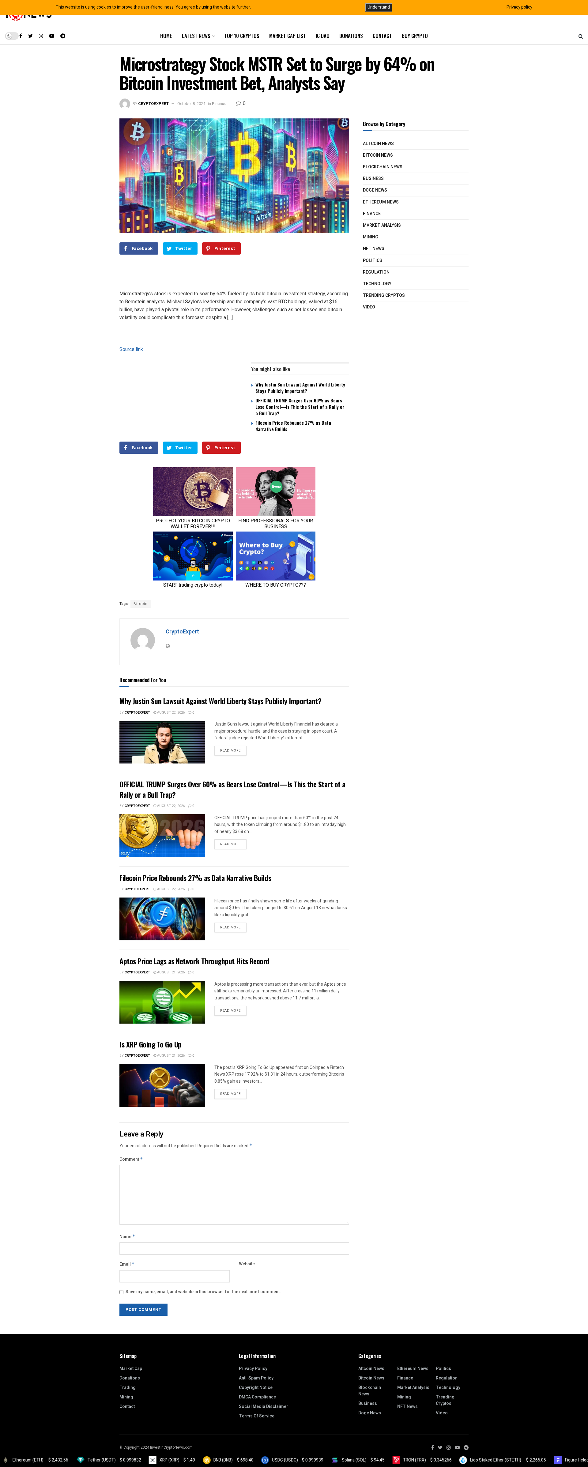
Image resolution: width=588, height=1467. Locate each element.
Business (373, 178)
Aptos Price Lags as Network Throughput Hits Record (194, 960)
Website (247, 1264)
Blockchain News (382, 167)
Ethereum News (381, 202)
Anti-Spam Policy (256, 1378)
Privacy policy (519, 7)
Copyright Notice (256, 1387)
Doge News (375, 190)
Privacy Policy (253, 1368)
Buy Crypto (415, 35)
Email (127, 1264)
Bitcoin (141, 604)
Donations (351, 35)
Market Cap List (287, 35)
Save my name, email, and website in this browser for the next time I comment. (203, 1292)
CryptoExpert (153, 103)
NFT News (373, 248)
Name (127, 1237)
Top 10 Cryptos (241, 35)
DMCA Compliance (257, 1397)
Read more (230, 750)
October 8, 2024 (191, 103)
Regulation (376, 272)
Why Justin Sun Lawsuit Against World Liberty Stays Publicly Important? (300, 387)
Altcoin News (378, 143)
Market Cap (130, 1368)
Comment (131, 1159)
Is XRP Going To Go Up (150, 1044)
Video (369, 307)
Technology (377, 284)
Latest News (196, 35)
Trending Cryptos (384, 295)
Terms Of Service (256, 1416)
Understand (379, 7)
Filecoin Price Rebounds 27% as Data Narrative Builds (293, 425)
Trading (127, 1387)
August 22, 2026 (170, 712)
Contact (382, 35)
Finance (219, 103)
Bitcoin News (378, 155)
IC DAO (323, 35)
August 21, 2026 (170, 972)
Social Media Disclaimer (263, 1406)
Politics (372, 260)
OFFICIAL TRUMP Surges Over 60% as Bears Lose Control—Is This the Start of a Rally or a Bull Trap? (299, 406)
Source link (131, 349)
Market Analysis (382, 225)
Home (166, 35)
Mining (370, 237)
